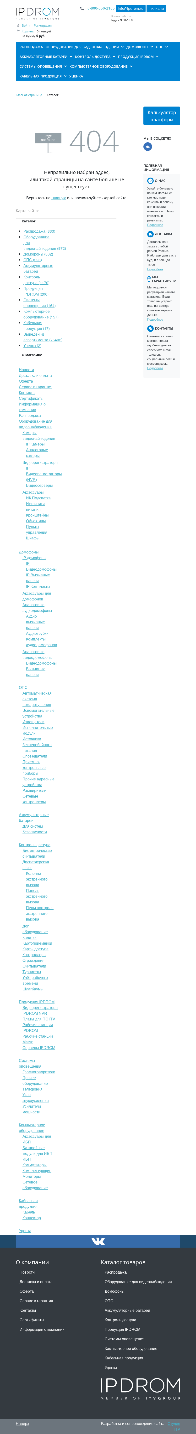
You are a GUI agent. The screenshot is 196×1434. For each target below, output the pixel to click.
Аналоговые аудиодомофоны (37, 607)
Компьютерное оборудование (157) (41, 314)
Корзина (27, 31)
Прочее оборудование (35, 1080)
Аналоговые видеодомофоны (37, 654)
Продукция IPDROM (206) (36, 291)
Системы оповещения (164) (39, 302)
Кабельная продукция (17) (36, 325)
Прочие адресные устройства (38, 781)
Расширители (34, 790)
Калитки (29, 937)
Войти (26, 25)
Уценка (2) (32, 345)
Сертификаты (31, 398)
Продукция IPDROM (36, 1001)
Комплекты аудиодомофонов (41, 641)
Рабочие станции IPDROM (37, 1027)
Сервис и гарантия (35, 386)
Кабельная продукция (28, 1203)
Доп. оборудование (35, 928)
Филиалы (156, 8)
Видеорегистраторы (40, 462)
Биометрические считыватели (37, 853)
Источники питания (35, 506)
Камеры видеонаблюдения (38, 435)
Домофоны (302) (38, 254)
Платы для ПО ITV (38, 1019)
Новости (26, 369)
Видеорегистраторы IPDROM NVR (40, 1010)
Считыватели (34, 966)
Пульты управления (36, 529)
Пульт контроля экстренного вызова (40, 913)
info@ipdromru (130, 8)
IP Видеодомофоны (41, 566)
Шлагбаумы (33, 989)
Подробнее (155, 224)
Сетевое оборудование (35, 1184)
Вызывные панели (35, 671)
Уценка (25, 1230)
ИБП (26, 1159)
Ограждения (33, 960)
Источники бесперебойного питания (37, 744)
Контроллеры (34, 954)
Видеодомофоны (41, 663)
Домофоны (29, 552)
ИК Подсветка (38, 498)
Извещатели (33, 721)
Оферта (26, 381)
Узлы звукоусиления (35, 1097)
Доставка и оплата (35, 375)
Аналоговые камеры (37, 452)
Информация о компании (32, 406)
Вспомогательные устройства (38, 713)
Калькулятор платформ (162, 116)
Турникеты (31, 971)
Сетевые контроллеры (34, 798)
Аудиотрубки (37, 633)
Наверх (22, 1423)
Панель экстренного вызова (37, 896)
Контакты (27, 392)
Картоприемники (37, 943)
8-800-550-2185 (101, 8)
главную (58, 197)
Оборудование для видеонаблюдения (35, 424)
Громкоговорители (38, 1072)
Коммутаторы (34, 1165)
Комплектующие (36, 1170)
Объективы (36, 520)
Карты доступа (35, 949)
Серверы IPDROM (38, 1047)
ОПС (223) (32, 259)
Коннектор (31, 1217)
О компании (32, 1262)
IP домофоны (34, 557)
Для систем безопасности (34, 829)
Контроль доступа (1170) (36, 279)
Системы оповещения (30, 1063)
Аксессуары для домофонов (36, 596)
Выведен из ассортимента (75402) (42, 337)
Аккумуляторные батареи (127, 1310)
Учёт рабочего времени (35, 980)
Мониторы (31, 1176)
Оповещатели (34, 756)
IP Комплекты (38, 586)
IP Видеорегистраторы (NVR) (44, 473)
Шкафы (32, 538)
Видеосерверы (39, 485)
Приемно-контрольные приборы (34, 767)
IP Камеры (35, 444)
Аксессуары (33, 492)
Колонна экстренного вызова (37, 879)
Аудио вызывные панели (35, 621)
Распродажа (30, 415)
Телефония (32, 1089)
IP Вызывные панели (38, 577)
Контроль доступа (34, 844)
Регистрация (43, 25)
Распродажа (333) (39, 231)
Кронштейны (37, 515)
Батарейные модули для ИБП (37, 1150)
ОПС (23, 687)
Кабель (28, 1212)
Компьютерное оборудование (32, 1127)
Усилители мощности (31, 1109)
